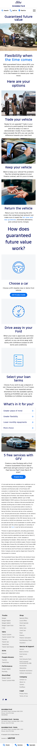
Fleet (21, 633)
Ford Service (23, 654)
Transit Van (5, 642)
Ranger (4, 618)
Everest (4, 653)
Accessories (23, 666)
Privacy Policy (24, 693)
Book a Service (24, 652)
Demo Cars (23, 628)
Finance (22, 635)
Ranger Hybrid (6, 623)
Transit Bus (5, 644)
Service (22, 649)
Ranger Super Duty (7, 625)
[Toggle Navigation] (34, 10)
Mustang (4, 671)
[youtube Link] (6, 699)
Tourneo (4, 639)
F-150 (3, 628)
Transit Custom (6, 634)
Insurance (22, 643)
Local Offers (23, 620)
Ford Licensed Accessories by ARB (25, 662)
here (13, 527)
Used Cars (23, 630)
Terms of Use (24, 696)
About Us (22, 682)
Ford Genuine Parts (25, 659)
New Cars (22, 625)
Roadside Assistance (26, 670)
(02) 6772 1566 (10, 713)
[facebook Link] (3, 699)
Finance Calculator (25, 638)
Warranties (23, 668)
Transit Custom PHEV (8, 680)
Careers (22, 684)
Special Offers (24, 618)
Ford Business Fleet (26, 640)
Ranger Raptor (6, 620)
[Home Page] (18, 2)
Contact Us (23, 679)
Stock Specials (24, 623)
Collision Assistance (26, 673)
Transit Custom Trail (8, 637)
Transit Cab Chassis (8, 647)
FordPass (22, 687)
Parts (21, 656)
